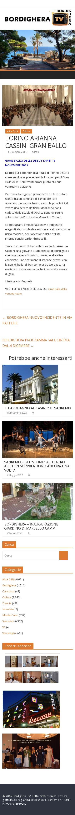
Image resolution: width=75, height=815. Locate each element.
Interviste (8, 609)
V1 (3, 627)
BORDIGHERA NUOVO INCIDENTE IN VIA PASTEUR (37, 320)
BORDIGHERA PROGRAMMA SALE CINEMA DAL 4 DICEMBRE (36, 343)
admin (35, 152)
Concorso (8, 591)
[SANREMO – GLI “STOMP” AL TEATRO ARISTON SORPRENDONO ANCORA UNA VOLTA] (37, 423)
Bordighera (9, 585)
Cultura (26, 131)
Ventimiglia (9, 633)
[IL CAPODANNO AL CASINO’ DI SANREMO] (30, 367)
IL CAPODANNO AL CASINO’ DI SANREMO (37, 408)
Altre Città (12, 131)
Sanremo (8, 621)
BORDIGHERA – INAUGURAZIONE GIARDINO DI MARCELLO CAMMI (31, 526)
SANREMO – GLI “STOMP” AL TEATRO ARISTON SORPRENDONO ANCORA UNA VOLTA (36, 466)
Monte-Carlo (10, 615)
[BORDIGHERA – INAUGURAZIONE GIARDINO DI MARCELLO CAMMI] (37, 485)
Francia (6, 603)
